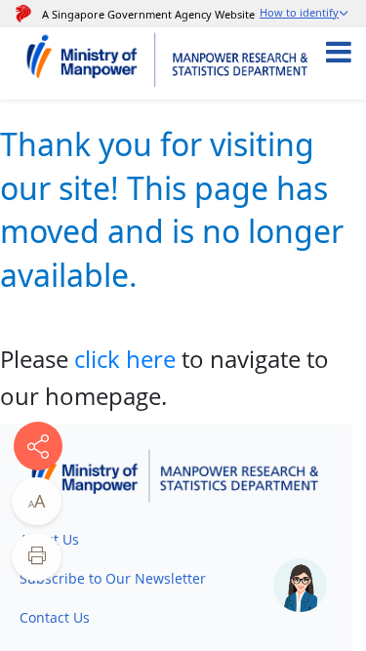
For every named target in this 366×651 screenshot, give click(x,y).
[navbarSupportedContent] (353, 63)
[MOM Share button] (38, 446)
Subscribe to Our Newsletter (113, 578)
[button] (305, 14)
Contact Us (55, 617)
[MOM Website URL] (91, 63)
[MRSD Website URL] (243, 63)
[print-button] (36, 557)
